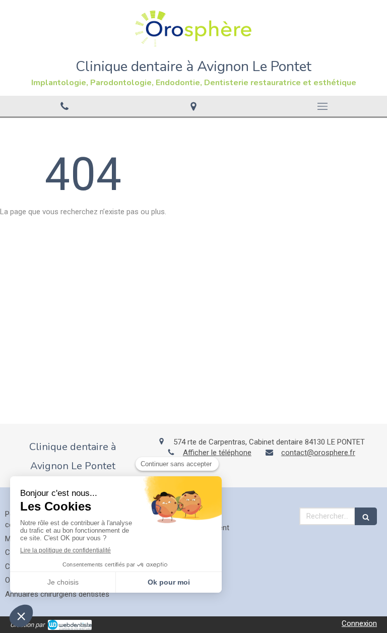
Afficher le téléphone (217, 452)
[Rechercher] (366, 516)
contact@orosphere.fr (318, 452)
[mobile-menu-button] (322, 106)
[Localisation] (193, 106)
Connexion (359, 623)
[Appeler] (64, 106)
